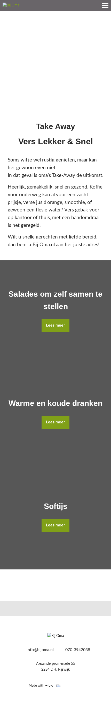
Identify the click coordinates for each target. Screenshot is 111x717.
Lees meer (55, 325)
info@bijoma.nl (40, 650)
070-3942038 (77, 650)
